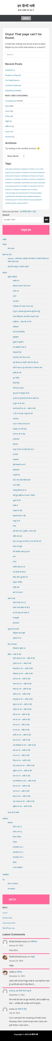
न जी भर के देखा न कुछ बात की (23, 413)
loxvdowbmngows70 (11, 199)
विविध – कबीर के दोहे (14, 654)
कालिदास (15, 327)
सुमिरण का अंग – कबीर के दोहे (22, 771)
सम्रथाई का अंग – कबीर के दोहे (23, 699)
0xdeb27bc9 (17, 186)
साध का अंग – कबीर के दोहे (21, 720)
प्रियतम (15, 444)
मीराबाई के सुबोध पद (19, 648)
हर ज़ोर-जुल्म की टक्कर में (21, 613)
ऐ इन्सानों (15, 301)
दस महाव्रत (11, 889)
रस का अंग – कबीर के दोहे (21, 755)
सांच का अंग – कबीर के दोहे (21, 740)
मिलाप (15, 862)
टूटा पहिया (16, 378)
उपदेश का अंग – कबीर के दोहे (22, 709)
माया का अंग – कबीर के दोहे (21, 750)
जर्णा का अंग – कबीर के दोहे (21, 679)
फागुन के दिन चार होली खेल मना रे (23, 449)
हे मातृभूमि (16, 618)
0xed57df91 (32, 186)
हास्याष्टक (16, 623)
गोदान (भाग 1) (17, 827)
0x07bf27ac (32, 169)
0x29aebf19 (25, 172)
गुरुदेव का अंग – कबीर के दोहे (22, 663)
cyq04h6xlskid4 (10, 196)
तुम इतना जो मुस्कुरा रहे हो (21, 393)
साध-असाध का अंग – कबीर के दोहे (23, 766)
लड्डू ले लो (16, 521)
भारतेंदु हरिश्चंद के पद (19, 490)
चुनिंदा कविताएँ (12, 277)
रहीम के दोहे (11, 598)
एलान (14, 296)
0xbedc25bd (41, 182)
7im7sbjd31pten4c (12, 80)
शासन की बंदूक (17, 546)
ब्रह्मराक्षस (16, 470)
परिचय (5, 244)
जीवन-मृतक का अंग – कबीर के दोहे (24, 658)
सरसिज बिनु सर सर (19, 567)
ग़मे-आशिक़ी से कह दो (19, 347)
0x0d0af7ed (10, 70)
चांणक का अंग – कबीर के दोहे (22, 684)
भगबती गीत (16, 475)
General (8, 137)
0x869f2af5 (24, 176)
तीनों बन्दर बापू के (18, 388)
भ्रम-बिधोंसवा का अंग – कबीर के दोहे (24, 745)
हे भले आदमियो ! (18, 867)
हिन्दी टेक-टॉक (7, 255)
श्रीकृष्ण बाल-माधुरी (19, 633)
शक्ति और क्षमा (17, 536)
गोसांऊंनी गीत (17, 352)
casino (7, 131)
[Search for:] (26, 56)
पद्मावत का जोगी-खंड (20, 429)
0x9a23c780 (9, 172)
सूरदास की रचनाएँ (13, 629)
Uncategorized (11, 101)
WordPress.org (9, 928)
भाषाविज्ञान (6, 875)
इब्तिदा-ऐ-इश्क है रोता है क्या (21, 286)
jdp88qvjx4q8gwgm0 (34, 196)
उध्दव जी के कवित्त (13, 812)
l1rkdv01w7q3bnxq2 (13, 85)
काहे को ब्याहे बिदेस (19, 332)
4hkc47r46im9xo (33, 189)
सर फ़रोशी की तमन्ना (19, 572)
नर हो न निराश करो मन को (21, 424)
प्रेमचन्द (10, 823)
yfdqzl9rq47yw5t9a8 (13, 91)
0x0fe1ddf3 (8, 169)
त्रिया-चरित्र (17, 837)
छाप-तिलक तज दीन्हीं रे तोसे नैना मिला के (25, 362)
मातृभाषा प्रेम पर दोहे (19, 516)
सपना (14, 562)
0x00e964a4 (16, 169)
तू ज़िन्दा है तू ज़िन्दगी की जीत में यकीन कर (26, 398)
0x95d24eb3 (41, 172)
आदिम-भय (16, 281)
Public (7, 116)
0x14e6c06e (17, 172)
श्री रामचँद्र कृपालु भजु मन (21, 551)
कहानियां (5, 819)
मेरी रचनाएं (11, 248)
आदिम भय (8, 126)
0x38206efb (16, 179)
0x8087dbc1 (9, 179)
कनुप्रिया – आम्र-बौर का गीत (22, 322)
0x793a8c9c (16, 176)
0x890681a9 (41, 179)
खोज (46, 220)
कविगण (5, 273)
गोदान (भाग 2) (17, 832)
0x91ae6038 (33, 172)
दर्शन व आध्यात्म (13, 884)
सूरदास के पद (17, 638)
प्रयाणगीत (16, 439)
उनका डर (16, 291)
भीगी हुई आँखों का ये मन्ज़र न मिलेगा (24, 495)
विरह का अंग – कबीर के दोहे (21, 760)
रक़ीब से (15, 505)
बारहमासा (16, 459)
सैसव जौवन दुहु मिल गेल (20, 577)
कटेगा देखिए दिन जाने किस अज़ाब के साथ (26, 316)
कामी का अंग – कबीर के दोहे (21, 694)
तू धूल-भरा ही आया (18, 403)
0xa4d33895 (17, 182)
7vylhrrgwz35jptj (10, 193)
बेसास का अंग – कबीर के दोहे (22, 689)
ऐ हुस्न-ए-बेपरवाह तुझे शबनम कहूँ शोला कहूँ (26, 311)
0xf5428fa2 (16, 189)
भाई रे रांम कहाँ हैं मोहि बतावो (21, 480)
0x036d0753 (24, 169)
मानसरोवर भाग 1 (18, 847)
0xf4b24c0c (8, 189)
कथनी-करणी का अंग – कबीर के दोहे (24, 408)
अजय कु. (12, 991)
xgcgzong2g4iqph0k (36, 199)
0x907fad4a (31, 176)
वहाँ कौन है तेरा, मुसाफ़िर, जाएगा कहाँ (24, 531)
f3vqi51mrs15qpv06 (13, 75)
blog (7, 106)
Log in (5, 913)
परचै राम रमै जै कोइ (19, 434)
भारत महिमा (16, 485)
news (7, 111)
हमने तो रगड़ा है (18, 592)
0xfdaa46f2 (23, 189)
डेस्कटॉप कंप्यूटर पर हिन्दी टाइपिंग (18, 267)
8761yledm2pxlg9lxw (35, 193)
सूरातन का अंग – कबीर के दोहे (22, 704)
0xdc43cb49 (9, 186)
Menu (26, 18)
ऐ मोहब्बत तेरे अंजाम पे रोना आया (23, 306)
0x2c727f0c (40, 169)
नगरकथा (15, 419)
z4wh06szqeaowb (10, 203)
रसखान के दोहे (17, 511)
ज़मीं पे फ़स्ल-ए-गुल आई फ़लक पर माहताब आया (27, 368)
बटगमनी (15, 454)
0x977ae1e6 (40, 176)
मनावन (15, 842)
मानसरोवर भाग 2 (18, 852)
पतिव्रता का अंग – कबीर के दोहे (23, 674)
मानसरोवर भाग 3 (18, 857)
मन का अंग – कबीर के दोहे (21, 730)
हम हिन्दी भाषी (26, 6)
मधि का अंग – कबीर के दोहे (21, 714)
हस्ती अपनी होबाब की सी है (21, 607)
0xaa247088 (25, 182)
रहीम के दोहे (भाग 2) (19, 602)
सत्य (14, 557)
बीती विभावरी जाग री (19, 465)
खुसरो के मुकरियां (18, 342)
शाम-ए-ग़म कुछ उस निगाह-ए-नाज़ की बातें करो (27, 541)
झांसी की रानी (17, 373)
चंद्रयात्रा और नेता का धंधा (21, 357)
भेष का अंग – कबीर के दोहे (21, 725)
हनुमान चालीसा (17, 582)
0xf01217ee (40, 186)
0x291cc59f (8, 176)
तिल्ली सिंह (16, 383)
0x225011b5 (32, 179)
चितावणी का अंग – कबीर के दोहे (23, 668)
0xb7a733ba (33, 182)
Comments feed (9, 923)
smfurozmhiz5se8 (23, 199)
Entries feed (7, 918)
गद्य (4, 880)
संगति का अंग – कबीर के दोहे (22, 735)
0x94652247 (9, 182)
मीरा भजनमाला (12, 644)
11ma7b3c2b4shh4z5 (22, 193)
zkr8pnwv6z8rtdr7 (22, 203)
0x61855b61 (25, 179)
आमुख (7, 121)
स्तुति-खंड (16, 587)
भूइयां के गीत (17, 500)
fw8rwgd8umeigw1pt (21, 196)
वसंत (14, 526)
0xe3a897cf (25, 186)
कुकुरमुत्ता (16, 337)
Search (6, 215)
